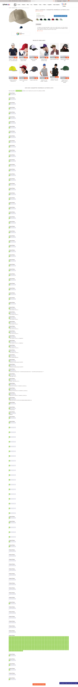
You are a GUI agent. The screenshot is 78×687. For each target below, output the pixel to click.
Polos (28, 4)
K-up (16, 7)
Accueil (10, 7)
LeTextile (5, 4)
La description (38, 24)
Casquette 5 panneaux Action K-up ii (23, 7)
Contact (10, 0)
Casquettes (50, 4)
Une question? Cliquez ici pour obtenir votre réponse (68, 683)
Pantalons (36, 4)
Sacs (31, 4)
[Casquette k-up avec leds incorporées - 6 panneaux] (54, 70)
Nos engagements (25, 0)
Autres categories (56, 4)
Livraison (20, 0)
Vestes (40, 4)
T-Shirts (44, 4)
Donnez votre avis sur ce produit (39, 684)
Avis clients (64, 6)
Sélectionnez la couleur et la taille (60, 15)
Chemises (23, 4)
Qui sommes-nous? (15, 0)
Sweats (19, 4)
